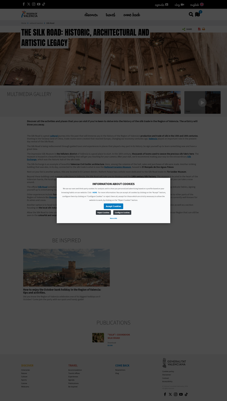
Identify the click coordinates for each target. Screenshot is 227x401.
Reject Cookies (103, 212)
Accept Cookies (113, 206)
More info (113, 218)
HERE (94, 192)
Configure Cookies (122, 212)
